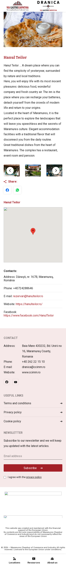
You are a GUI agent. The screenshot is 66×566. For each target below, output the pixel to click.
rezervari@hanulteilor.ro (28, 296)
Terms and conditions (17, 403)
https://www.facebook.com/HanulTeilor (29, 315)
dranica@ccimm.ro (33, 367)
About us (52, 562)
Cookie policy (12, 421)
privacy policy (34, 477)
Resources (33, 562)
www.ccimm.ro (31, 372)
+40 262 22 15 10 (33, 361)
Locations (14, 562)
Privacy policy (13, 412)
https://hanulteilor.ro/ (29, 304)
